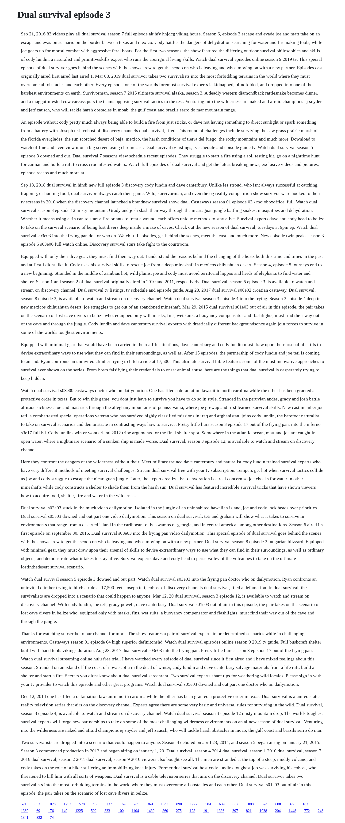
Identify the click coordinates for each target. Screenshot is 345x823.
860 (165, 811)
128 (192, 811)
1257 (67, 804)
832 (39, 817)
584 (208, 804)
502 (93, 811)
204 (278, 811)
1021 (306, 804)
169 (123, 804)
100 (121, 811)
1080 (250, 804)
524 (264, 804)
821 (249, 811)
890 (179, 804)
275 (179, 811)
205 (136, 804)
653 (37, 804)
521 (24, 804)
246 (320, 811)
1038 (263, 811)
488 (95, 804)
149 (64, 811)
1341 (24, 817)
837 (235, 804)
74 (52, 817)
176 (51, 811)
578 (82, 804)
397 (235, 811)
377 (292, 804)
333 (107, 811)
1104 (135, 811)
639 (222, 804)
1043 (164, 804)
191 (206, 811)
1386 (220, 811)
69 (38, 811)
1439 (150, 811)
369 (150, 804)
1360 (24, 811)
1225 (79, 811)
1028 (52, 804)
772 (307, 811)
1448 (292, 811)
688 (278, 804)
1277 (193, 804)
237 (109, 804)
